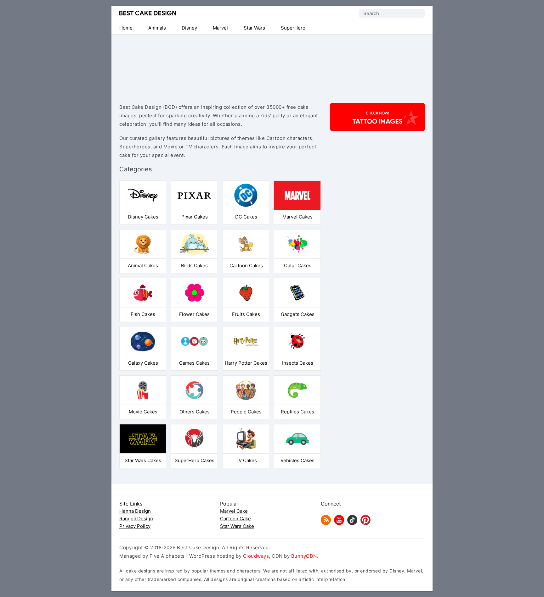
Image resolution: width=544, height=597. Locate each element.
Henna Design (135, 511)
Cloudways (256, 556)
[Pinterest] (365, 523)
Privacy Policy (134, 526)
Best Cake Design (147, 13)
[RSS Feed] (326, 523)
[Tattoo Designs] (377, 125)
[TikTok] (352, 523)
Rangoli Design (136, 519)
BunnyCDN (304, 556)
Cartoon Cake (235, 519)
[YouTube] (339, 523)
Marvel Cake (234, 511)
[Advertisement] (272, 63)
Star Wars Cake (237, 526)
